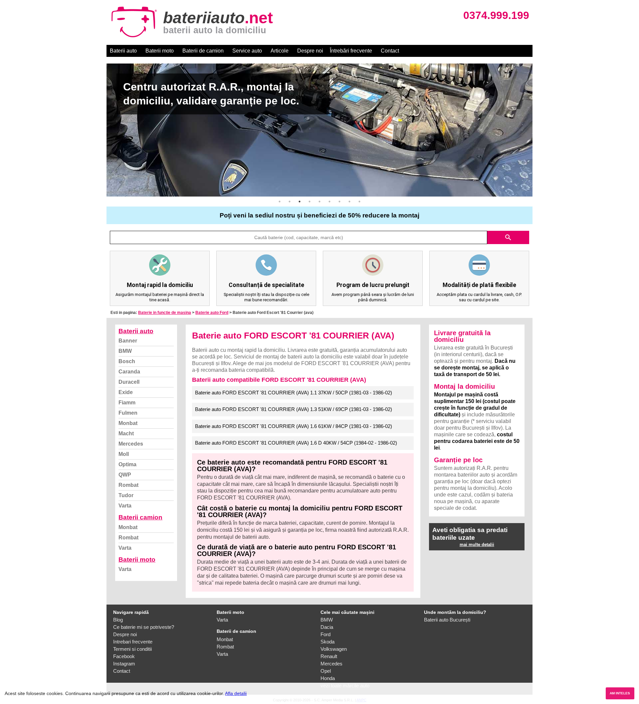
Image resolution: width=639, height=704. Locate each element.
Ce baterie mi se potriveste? (143, 627)
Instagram (124, 663)
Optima (127, 464)
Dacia (326, 627)
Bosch (126, 361)
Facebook (124, 656)
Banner (127, 341)
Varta (124, 505)
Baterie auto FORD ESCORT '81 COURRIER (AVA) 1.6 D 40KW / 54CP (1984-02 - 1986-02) (296, 443)
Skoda (327, 641)
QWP (124, 475)
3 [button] (299, 201)
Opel (325, 671)
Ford (325, 634)
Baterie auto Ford (211, 312)
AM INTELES (620, 693)
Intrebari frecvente (132, 641)
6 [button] (329, 201)
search (508, 237)
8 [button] (349, 201)
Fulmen (127, 413)
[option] (319, 130)
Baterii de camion (203, 51)
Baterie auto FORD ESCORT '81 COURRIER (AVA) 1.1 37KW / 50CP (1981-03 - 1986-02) (293, 392)
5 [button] (319, 201)
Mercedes (130, 444)
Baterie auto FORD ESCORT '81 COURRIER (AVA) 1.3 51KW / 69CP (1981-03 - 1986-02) (293, 409)
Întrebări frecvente (351, 51)
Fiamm (126, 402)
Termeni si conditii (132, 649)
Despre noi (310, 51)
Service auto (247, 51)
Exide (125, 392)
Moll (123, 454)
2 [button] (289, 201)
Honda (327, 678)
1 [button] (279, 201)
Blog (118, 620)
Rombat (128, 485)
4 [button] (309, 201)
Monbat (127, 423)
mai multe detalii (477, 544)
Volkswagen (333, 649)
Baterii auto (123, 51)
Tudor (125, 495)
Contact (390, 51)
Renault (328, 656)
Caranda (129, 371)
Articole (280, 51)
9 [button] (359, 201)
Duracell (128, 382)
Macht (126, 433)
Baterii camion (140, 517)
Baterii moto (159, 51)
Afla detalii (236, 693)
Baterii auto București (447, 620)
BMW (125, 351)
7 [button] (339, 201)
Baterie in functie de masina (164, 312)
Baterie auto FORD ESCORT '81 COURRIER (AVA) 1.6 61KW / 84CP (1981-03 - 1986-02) (293, 426)
